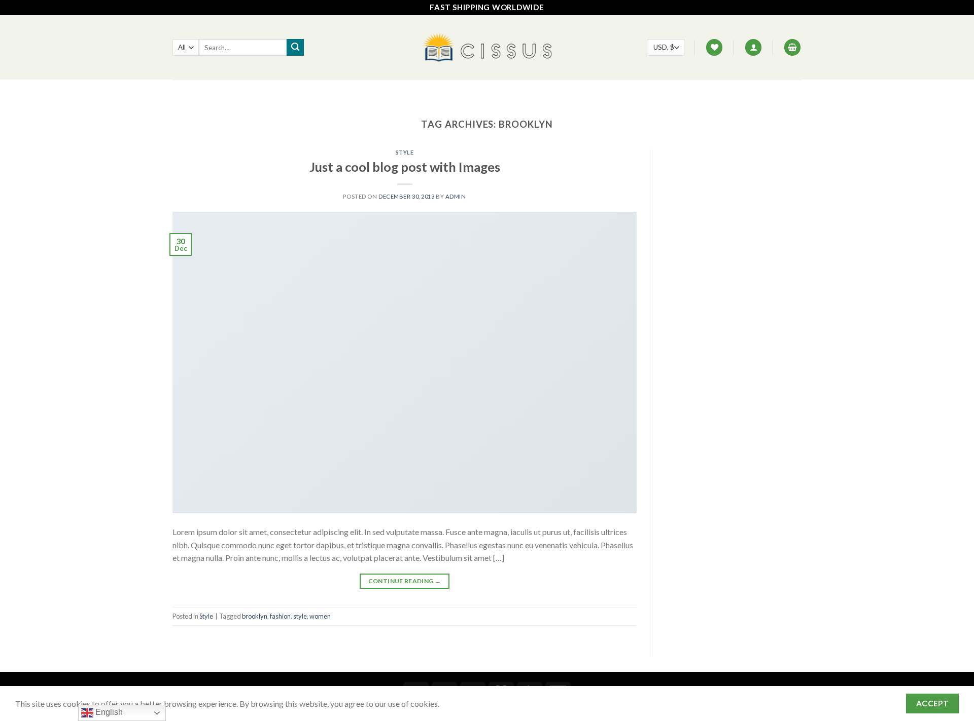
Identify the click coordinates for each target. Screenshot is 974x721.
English (108, 712)
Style (405, 152)
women (320, 616)
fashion (280, 616)
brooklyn (254, 616)
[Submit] (295, 47)
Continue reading (404, 581)
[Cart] (792, 47)
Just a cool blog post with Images (404, 166)
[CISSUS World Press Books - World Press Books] (487, 47)
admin (455, 196)
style (300, 616)
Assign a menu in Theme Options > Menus (487, 91)
